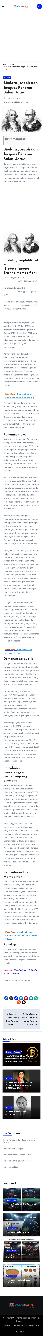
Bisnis (8, 1052)
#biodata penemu (21, 102)
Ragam (7, 78)
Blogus (34, 1318)
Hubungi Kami (22, 1331)
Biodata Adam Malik (15, 1112)
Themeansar (21, 1321)
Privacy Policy (33, 1325)
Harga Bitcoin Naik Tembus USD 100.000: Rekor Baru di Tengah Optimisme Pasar (19, 1058)
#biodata (9, 102)
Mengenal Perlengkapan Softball (17, 1161)
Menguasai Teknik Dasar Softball (17, 1155)
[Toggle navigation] (3, 6)
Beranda (7, 1325)
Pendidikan (11, 1200)
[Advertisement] (21, 34)
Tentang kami (19, 1325)
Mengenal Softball (11, 1167)
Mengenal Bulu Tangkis (13, 1149)
